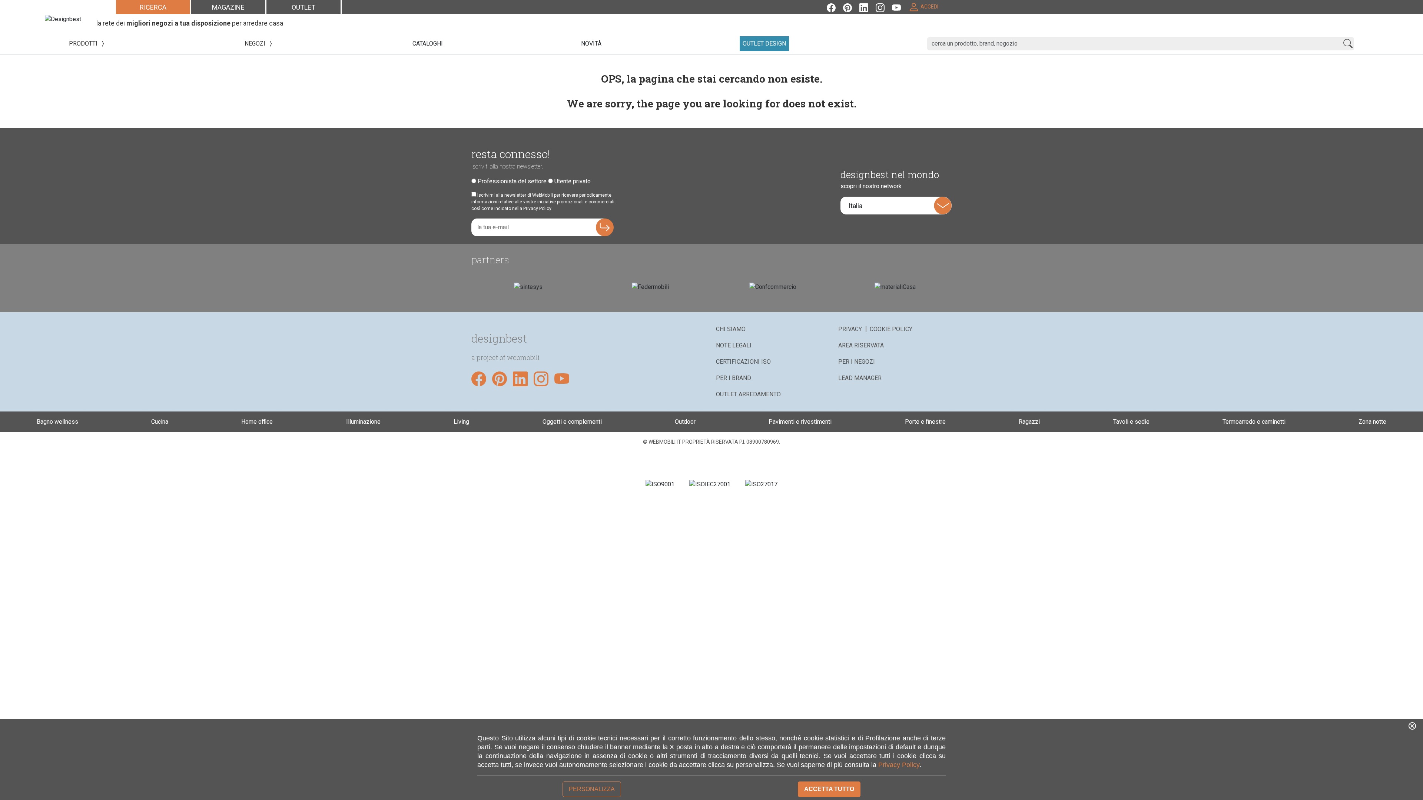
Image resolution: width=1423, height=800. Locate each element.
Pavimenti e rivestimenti (800, 421)
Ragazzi (1029, 421)
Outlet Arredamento (748, 394)
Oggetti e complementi (572, 421)
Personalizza (592, 789)
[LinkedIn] (867, 7)
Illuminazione (363, 421)
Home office (257, 421)
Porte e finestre (925, 421)
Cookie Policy (891, 329)
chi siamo (731, 329)
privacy (850, 329)
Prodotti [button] (84, 43)
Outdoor (685, 421)
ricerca (153, 7)
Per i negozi (856, 361)
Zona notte (1372, 421)
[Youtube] (900, 7)
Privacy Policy (898, 765)
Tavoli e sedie (1131, 421)
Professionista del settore (512, 181)
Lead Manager (860, 377)
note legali (734, 345)
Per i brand (733, 377)
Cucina (159, 421)
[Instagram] (884, 7)
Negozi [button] (256, 43)
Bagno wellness (57, 421)
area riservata (861, 345)
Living (461, 421)
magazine (228, 7)
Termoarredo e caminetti (1254, 421)
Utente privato (572, 181)
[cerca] (1348, 43)
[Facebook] (835, 7)
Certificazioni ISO (743, 361)
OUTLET (303, 7)
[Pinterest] (851, 7)
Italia (855, 206)
